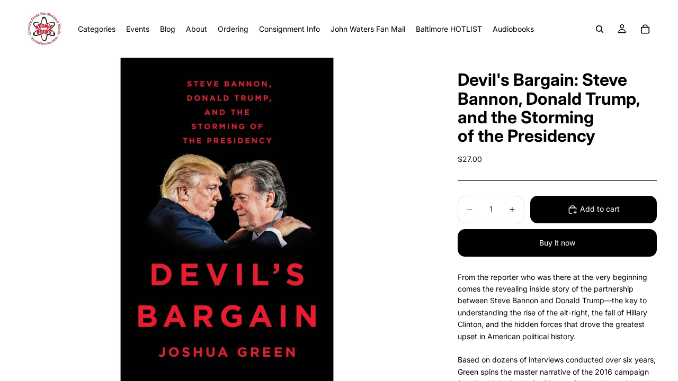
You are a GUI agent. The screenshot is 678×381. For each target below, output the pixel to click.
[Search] (599, 29)
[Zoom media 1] (226, 219)
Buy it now (557, 242)
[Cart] (645, 29)
